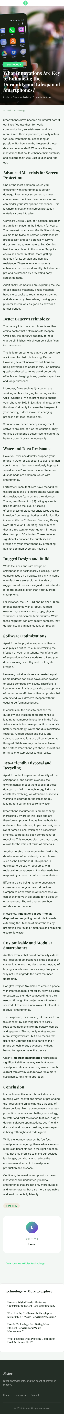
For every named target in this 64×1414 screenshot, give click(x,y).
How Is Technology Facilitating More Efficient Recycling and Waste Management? (28, 1328)
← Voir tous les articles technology (24, 1263)
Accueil (7, 110)
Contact (35, 1395)
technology (13, 64)
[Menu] (38, 3)
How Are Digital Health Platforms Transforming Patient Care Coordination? (31, 1304)
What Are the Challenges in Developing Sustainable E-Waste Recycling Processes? (31, 1315)
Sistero (8, 1373)
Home (6, 1395)
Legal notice (20, 1395)
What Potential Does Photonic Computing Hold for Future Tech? (30, 1340)
